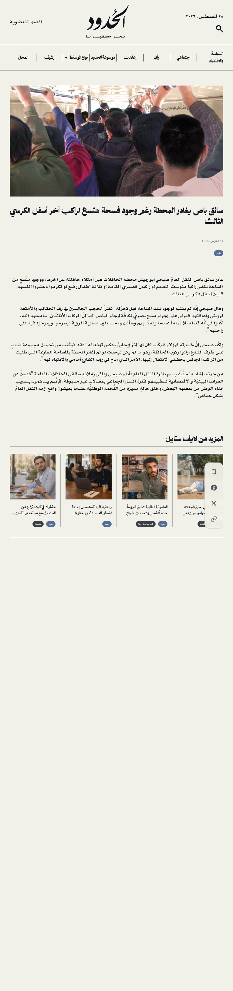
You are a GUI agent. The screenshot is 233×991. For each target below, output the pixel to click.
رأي (156, 57)
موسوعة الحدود (103, 57)
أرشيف (49, 57)
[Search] (219, 28)
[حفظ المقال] (214, 472)
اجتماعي (183, 57)
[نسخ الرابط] (214, 519)
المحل (23, 57)
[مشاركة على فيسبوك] (214, 487)
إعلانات (130, 57)
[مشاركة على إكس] (214, 503)
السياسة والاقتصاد (216, 58)
